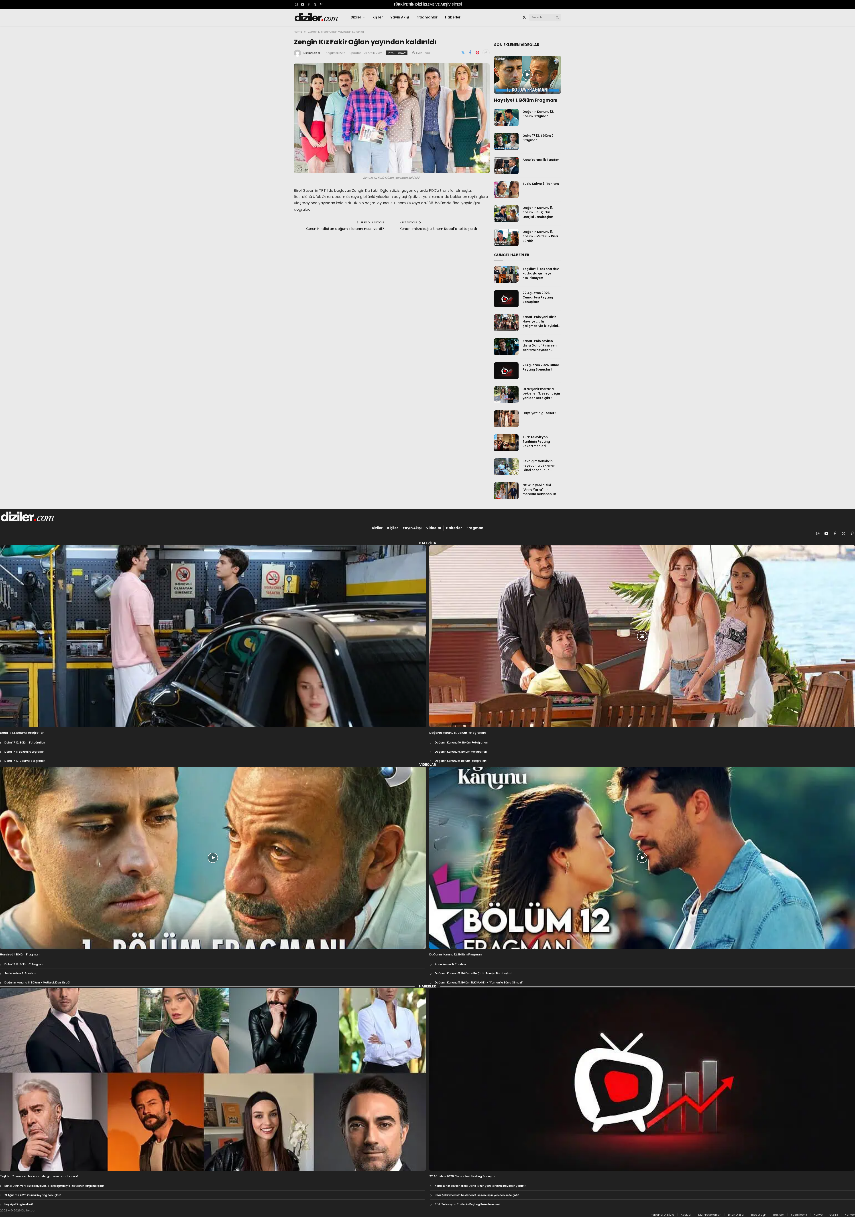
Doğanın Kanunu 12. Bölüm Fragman (538, 113)
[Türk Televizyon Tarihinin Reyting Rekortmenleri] (506, 442)
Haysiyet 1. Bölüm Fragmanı (526, 100)
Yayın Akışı (399, 17)
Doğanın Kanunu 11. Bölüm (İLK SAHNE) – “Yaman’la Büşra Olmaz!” (479, 982)
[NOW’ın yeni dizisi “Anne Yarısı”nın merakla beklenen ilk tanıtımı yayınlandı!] (506, 490)
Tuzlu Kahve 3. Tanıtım (541, 183)
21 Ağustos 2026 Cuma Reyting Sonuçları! (541, 367)
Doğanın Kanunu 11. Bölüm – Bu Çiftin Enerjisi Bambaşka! (538, 212)
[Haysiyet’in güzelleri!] (506, 418)
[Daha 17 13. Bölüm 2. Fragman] (506, 141)
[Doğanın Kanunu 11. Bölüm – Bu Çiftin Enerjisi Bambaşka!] (506, 213)
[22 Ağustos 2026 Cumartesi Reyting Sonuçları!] (506, 298)
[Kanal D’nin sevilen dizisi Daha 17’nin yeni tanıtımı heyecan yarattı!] (506, 346)
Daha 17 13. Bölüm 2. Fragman (538, 137)
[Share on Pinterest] (477, 52)
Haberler (452, 17)
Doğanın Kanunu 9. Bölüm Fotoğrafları (461, 752)
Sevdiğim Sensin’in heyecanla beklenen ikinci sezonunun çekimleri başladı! (539, 465)
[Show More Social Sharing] (486, 52)
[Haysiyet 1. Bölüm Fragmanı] (527, 75)
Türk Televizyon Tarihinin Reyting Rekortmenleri (536, 441)
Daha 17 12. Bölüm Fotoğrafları (24, 742)
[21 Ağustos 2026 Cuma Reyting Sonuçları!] (506, 370)
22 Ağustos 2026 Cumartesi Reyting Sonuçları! (538, 297)
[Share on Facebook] (470, 52)
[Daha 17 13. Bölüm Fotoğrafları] (213, 636)
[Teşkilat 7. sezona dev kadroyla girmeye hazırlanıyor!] (506, 274)
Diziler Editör (311, 53)
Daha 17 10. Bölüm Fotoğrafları (24, 761)
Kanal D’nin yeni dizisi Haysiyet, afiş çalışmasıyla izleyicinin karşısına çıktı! (541, 321)
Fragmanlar (427, 17)
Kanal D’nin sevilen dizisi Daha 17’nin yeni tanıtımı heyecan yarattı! (540, 345)
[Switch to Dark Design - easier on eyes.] (524, 17)
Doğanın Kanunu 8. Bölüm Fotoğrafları (461, 761)
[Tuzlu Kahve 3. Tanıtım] (506, 189)
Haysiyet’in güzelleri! (539, 413)
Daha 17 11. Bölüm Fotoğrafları (24, 752)
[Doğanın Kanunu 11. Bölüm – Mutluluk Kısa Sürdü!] (506, 237)
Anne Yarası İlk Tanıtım (541, 159)
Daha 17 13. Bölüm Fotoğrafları (22, 733)
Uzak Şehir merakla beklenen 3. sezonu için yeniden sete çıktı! (541, 393)
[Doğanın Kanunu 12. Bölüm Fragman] (506, 117)
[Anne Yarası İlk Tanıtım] (506, 165)
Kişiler (378, 17)
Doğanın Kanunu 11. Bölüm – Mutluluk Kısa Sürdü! (540, 236)
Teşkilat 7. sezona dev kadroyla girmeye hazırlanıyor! (541, 273)
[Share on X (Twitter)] (463, 52)
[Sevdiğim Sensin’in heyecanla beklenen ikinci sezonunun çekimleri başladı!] (506, 466)
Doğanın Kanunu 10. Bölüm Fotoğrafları (461, 742)
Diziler (356, 17)
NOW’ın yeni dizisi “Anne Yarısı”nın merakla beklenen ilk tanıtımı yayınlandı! (539, 489)
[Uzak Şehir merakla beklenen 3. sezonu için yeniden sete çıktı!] (506, 394)
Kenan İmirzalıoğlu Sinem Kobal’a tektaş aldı (438, 228)
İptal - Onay (397, 53)
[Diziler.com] (316, 17)
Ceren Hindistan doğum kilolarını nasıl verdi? (345, 228)
